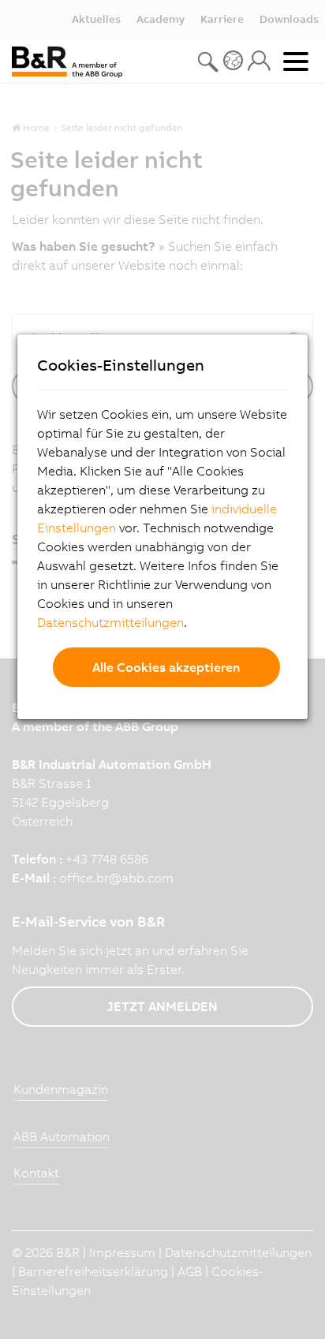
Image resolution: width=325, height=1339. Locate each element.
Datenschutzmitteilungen (110, 622)
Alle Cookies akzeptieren (166, 667)
